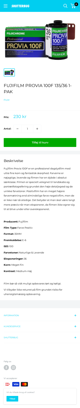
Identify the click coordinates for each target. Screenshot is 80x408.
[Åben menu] (5, 5)
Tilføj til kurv (40, 142)
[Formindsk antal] (17, 129)
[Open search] (65, 6)
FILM (6, 100)
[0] (73, 6)
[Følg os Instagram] (13, 367)
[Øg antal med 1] (37, 129)
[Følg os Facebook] (6, 367)
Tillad (12, 398)
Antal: (7, 128)
